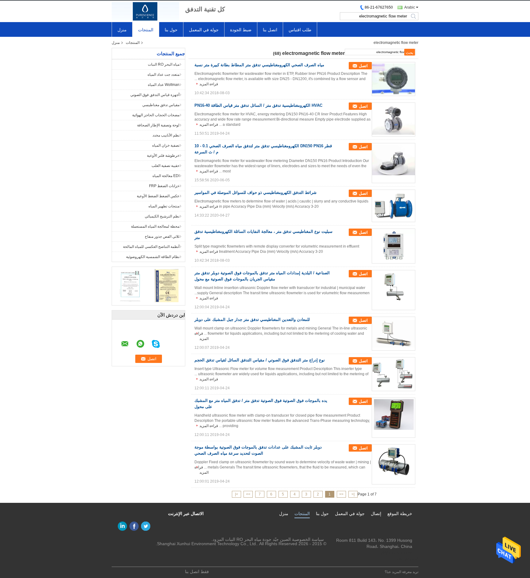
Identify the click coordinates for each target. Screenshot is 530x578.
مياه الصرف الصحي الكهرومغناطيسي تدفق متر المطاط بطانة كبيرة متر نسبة (259, 65)
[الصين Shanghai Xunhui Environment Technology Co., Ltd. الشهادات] (130, 285)
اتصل (363, 66)
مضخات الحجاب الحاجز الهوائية (155, 115)
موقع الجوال (403, 558)
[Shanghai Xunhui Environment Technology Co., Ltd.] (145, 11)
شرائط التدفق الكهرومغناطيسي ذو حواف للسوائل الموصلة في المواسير (255, 192)
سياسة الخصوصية (308, 539)
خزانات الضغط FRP (164, 186)
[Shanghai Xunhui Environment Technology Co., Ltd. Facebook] (134, 526)
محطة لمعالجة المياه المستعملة (155, 226)
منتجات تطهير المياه (163, 206)
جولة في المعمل (204, 29)
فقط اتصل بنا (197, 571)
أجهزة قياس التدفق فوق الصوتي (154, 95)
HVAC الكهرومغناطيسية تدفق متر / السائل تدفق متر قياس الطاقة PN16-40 (258, 105)
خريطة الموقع (399, 513)
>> (248, 494)
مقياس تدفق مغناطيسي (160, 105)
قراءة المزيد (208, 84)
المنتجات (145, 29)
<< (341, 494)
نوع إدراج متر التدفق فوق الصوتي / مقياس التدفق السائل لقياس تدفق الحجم (259, 360)
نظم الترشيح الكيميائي (162, 216)
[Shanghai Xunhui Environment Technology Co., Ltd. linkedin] (122, 526)
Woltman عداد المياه (163, 85)
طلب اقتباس (300, 29)
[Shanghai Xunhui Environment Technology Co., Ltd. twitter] (145, 526)
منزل (122, 29)
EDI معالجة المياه (165, 176)
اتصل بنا (270, 29)
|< (353, 494)
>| (236, 494)
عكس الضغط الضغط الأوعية (158, 196)
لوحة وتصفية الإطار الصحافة (158, 125)
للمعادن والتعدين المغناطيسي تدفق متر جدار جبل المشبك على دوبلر (252, 319)
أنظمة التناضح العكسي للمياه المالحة (151, 247)
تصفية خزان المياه (165, 145)
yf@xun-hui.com (396, 552)
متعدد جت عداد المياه (163, 74)
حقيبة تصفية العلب (165, 166)
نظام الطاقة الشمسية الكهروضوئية (152, 257)
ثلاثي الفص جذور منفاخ (162, 236)
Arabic (409, 7)
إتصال (376, 513)
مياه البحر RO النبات (163, 64)
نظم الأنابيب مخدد (165, 135)
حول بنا (171, 29)
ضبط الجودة (241, 29)
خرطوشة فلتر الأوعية (163, 155)
